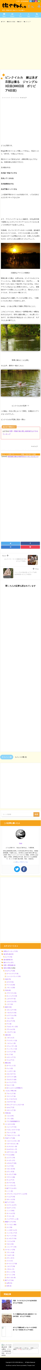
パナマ (9, 1004)
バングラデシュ (12, 1219)
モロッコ (10, 1199)
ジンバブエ (11, 1185)
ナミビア (10, 1196)
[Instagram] (36, 1)
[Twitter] (30, 1)
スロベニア (11, 1110)
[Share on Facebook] (30, 543)
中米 (8, 990)
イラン (10, 1118)
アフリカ (9, 1155)
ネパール (10, 1213)
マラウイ (10, 1177)
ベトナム (10, 1241)
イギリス (10, 1038)
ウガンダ (10, 1169)
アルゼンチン (12, 1026)
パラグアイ (11, 1032)
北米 (8, 979)
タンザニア (11, 1174)
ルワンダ (10, 1171)
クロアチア (11, 1102)
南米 (8, 1007)
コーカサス (10, 1124)
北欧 (8, 1035)
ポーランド (11, 1065)
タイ (9, 1227)
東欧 (8, 1063)
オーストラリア (12, 973)
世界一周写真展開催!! (23, 1)
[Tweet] (10, 543)
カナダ (10, 982)
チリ (8, 1024)
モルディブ (11, 1208)
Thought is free (31, 1365)
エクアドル (11, 1015)
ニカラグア (11, 998)
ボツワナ (10, 1182)
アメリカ (10, 985)
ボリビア (24, 97)
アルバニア (11, 1093)
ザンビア (10, 1180)
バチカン (10, 1269)
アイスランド (11, 1040)
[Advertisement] (20, 46)
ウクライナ (11, 1077)
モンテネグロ (11, 1099)
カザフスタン (11, 1152)
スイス (9, 1261)
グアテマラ (11, 993)
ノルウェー (11, 1043)
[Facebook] (33, 1)
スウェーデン (11, 1046)
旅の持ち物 (8, 954)
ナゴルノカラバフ (13, 1130)
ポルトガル (11, 1277)
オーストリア (11, 1263)
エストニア (11, 1057)
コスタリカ (11, 1001)
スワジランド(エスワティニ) (16, 1194)
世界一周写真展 (9, 965)
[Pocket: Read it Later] (30, 547)
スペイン (10, 1275)
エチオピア (11, 1163)
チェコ (9, 1068)
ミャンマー (11, 1247)
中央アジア (10, 1138)
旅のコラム (8, 962)
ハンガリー (11, 1071)
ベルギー (10, 1255)
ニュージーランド (13, 976)
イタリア (10, 1266)
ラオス (10, 1244)
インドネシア (11, 1233)
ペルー (10, 1018)
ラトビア (10, 1060)
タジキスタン (11, 1146)
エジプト (10, 1157)
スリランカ (11, 1205)
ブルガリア (11, 1079)
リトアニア (11, 1051)
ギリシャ (10, 1272)
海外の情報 (7, 968)
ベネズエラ (11, 1012)
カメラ (8, 957)
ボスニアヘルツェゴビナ (15, 1104)
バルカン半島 (10, 1090)
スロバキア (11, 1074)
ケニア (10, 1166)
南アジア (9, 1202)
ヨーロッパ (10, 1249)
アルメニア (11, 1132)
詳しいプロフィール (22, 862)
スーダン (10, 1160)
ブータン (10, 1216)
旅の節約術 (8, 959)
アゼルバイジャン (13, 1135)
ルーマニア (11, 1082)
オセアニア (10, 971)
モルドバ (10, 1085)
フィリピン (11, 1224)
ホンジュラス (11, 996)
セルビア (10, 1107)
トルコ (10, 1116)
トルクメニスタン (13, 1141)
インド (10, 1210)
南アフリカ (11, 1188)
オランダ (10, 1258)
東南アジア (10, 1222)
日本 (8, 1286)
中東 (8, 1113)
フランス (10, 1252)
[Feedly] (39, 1)
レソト (9, 1191)
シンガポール (11, 1230)
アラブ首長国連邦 (13, 1121)
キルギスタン (11, 1149)
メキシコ (10, 987)
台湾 (9, 1283)
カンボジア (11, 1238)
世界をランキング (11, 951)
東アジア (9, 1280)
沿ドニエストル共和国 (14, 1088)
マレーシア (11, 1235)
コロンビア (11, 1010)
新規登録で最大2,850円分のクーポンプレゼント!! (23, 456)
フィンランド (11, 1049)
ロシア (9, 1054)
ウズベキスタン (12, 1143)
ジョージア (11, 1127)
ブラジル (10, 1029)
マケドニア (11, 1096)
